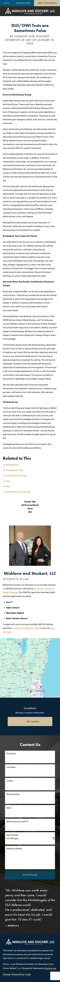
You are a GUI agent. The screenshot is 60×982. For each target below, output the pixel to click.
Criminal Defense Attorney (18, 492)
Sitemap (6, 974)
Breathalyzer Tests (14, 470)
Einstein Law (50, 968)
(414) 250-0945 (23, 3)
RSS (30, 512)
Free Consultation (47, 3)
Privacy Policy (18, 974)
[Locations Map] (30, 667)
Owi (8, 481)
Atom (30, 508)
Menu (6, 3)
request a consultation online (26, 628)
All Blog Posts (12, 465)
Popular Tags (30, 501)
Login (28, 974)
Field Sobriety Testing (16, 475)
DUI (7, 486)
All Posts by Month (30, 505)
